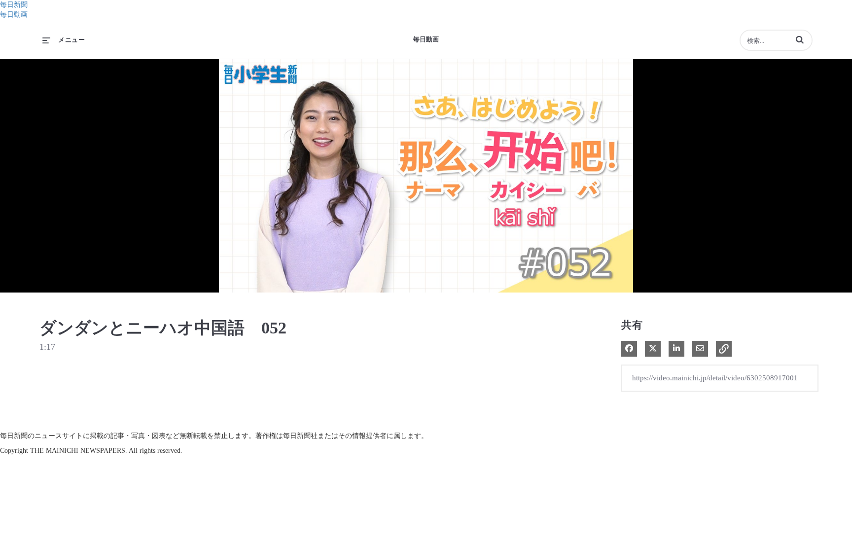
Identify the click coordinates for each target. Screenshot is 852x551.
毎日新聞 (14, 4)
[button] (800, 39)
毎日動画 (14, 14)
